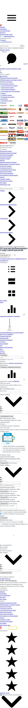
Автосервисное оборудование (11, 91)
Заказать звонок (5, 50)
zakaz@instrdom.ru (9, 36)
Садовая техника (7, 95)
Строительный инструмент (10, 85)
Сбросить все (15, 363)
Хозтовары (4, 99)
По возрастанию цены (6, 259)
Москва (3, 40)
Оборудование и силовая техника (12, 80)
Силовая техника (5, 158)
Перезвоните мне (6, 573)
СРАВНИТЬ (16, 381)
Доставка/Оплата (5, 31)
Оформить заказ (16, 68)
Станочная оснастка (8, 84)
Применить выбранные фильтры (11, 367)
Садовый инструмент (8, 97)
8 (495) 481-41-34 (6, 42)
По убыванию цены (19, 259)
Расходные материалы (8, 89)
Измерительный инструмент (9, 78)
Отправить (4, 518)
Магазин (2, 27)
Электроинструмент (8, 87)
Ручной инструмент (6, 82)
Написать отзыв (4, 693)
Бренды (4, 103)
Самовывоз (3, 29)
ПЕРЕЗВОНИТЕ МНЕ (7, 416)
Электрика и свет (7, 101)
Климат (3, 93)
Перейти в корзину (5, 68)
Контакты (3, 32)
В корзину (4, 355)
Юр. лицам (3, 599)
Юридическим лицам (6, 34)
